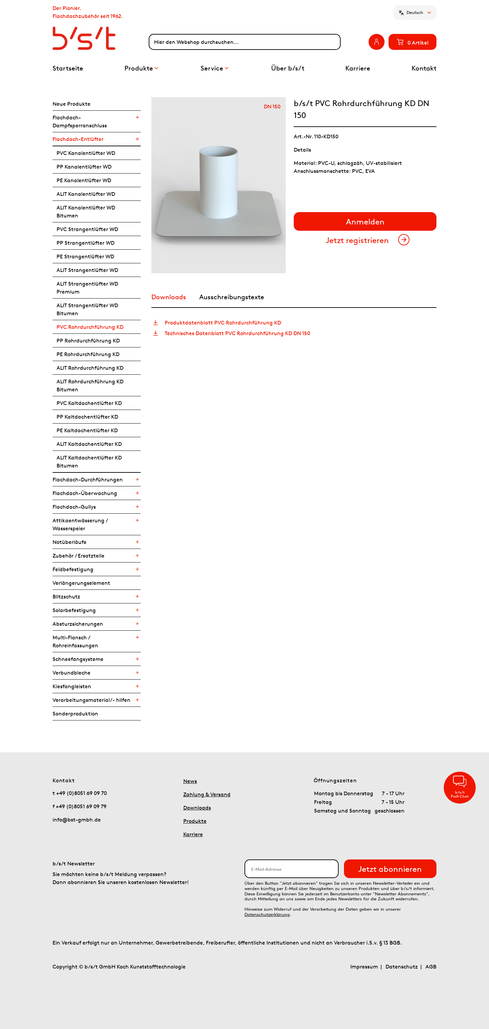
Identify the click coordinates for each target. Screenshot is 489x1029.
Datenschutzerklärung (267, 914)
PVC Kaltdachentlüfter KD (89, 403)
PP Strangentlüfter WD (85, 242)
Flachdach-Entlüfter (78, 139)
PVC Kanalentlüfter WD (86, 153)
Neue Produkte (71, 103)
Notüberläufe (69, 542)
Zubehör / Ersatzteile (78, 555)
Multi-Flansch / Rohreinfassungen (75, 641)
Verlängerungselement (81, 582)
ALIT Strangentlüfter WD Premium (87, 287)
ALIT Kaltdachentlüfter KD (89, 444)
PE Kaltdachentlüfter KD (87, 430)
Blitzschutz (66, 596)
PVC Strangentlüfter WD (87, 229)
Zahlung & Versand (207, 794)
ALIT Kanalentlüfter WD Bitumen (86, 211)
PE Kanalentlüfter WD (84, 180)
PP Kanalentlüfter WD (84, 166)
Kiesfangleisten (72, 686)
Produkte (195, 821)
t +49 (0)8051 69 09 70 (80, 793)
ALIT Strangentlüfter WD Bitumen (87, 309)
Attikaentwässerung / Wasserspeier (80, 524)
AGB (430, 966)
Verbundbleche (71, 672)
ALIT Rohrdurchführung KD (90, 367)
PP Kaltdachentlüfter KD (87, 416)
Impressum (364, 966)
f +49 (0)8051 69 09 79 (79, 806)
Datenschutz (402, 966)
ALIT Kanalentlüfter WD (86, 194)
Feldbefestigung (73, 569)
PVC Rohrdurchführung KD (90, 326)
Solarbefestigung (74, 610)
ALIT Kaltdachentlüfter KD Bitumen (89, 461)
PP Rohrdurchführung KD (88, 340)
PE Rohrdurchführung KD (88, 354)
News (190, 781)
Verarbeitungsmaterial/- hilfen (91, 700)
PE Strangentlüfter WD (85, 256)
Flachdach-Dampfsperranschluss (80, 121)
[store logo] (101, 38)
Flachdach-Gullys (74, 506)
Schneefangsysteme (78, 659)
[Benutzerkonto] (377, 42)
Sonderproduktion (75, 713)
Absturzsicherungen (78, 623)
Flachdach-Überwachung (85, 493)
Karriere (193, 834)
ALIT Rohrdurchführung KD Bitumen (90, 385)
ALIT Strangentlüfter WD (87, 270)
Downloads (197, 807)
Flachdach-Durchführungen (88, 479)
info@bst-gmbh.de (77, 819)
